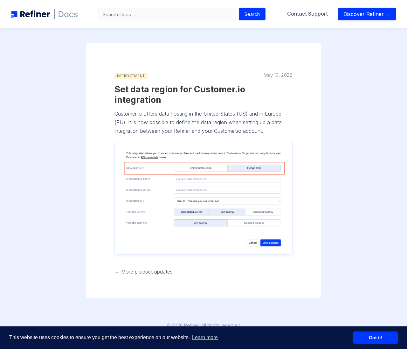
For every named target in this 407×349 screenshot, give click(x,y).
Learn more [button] (205, 337)
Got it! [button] (376, 337)
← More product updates (143, 271)
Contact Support (307, 14)
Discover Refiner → (366, 14)
